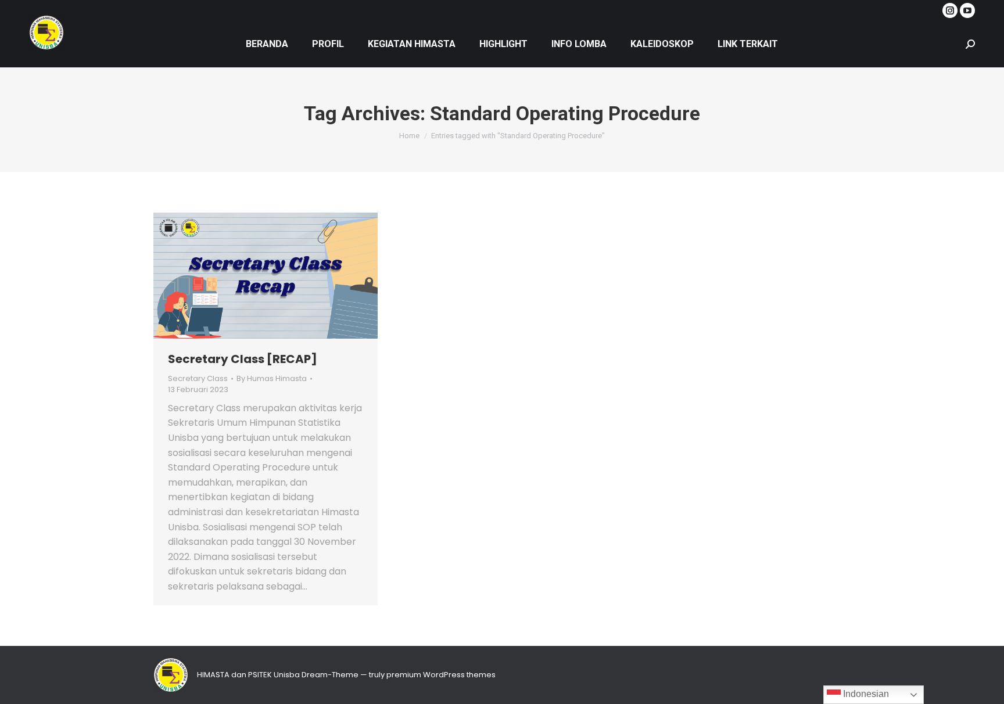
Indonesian (865, 694)
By (271, 378)
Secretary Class (198, 378)
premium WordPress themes (441, 674)
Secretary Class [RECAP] (242, 359)
